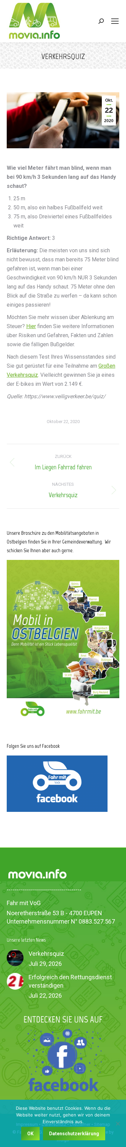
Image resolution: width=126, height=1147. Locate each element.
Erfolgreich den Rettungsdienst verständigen (70, 981)
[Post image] (15, 957)
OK (30, 1133)
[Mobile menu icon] (115, 21)
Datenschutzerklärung (74, 1133)
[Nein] (117, 1123)
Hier (31, 326)
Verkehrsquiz (46, 953)
